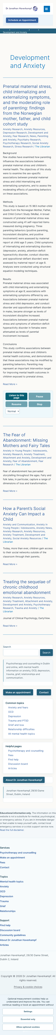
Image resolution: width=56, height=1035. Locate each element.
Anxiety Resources (34, 129)
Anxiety (4, 886)
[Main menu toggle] (47, 9)
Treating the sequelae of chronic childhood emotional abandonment (27, 587)
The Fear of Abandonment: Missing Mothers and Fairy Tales (26, 440)
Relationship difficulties (21, 729)
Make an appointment (18, 692)
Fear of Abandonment (25, 461)
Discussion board (18, 763)
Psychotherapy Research (17, 143)
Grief (3, 906)
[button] (22, 20)
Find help (13, 759)
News (33, 136)
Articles (12, 768)
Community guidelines (13, 935)
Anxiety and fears (18, 707)
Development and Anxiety (17, 604)
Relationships (8, 911)
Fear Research (21, 136)
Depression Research (15, 132)
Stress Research (24, 146)
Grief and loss (16, 724)
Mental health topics (11, 881)
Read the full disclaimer (12, 830)
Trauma (4, 901)
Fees (10, 755)
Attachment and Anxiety (16, 457)
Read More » (10, 384)
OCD (11, 711)
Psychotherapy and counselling (25, 750)
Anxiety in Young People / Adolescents (25, 450)
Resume (16, 404)
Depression (14, 716)
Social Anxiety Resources (27, 538)
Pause (39, 396)
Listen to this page (16, 396)
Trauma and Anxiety (26, 607)
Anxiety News (44, 527)
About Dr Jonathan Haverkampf (24, 779)
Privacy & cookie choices (28, 986)
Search (7, 646)
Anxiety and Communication (19, 524)
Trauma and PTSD (18, 720)
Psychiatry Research (29, 139)
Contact (44, 692)
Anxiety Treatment (34, 454)
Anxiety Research (13, 129)
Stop (39, 404)
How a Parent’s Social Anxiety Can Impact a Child (24, 514)
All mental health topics (21, 733)
